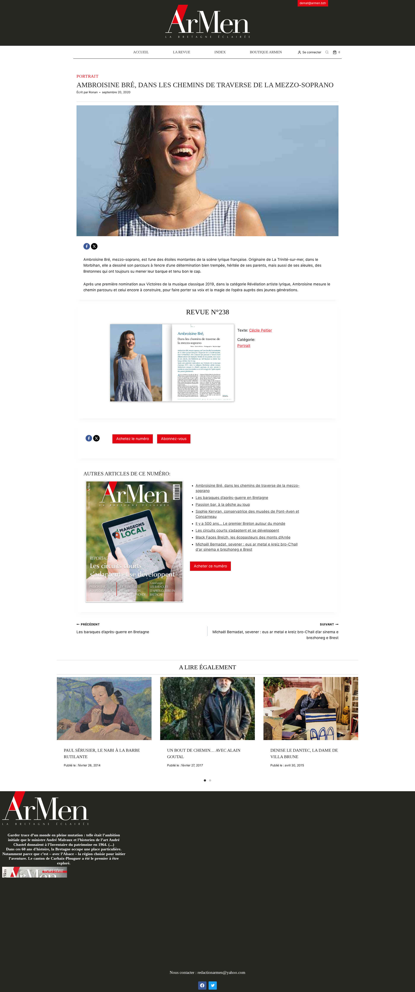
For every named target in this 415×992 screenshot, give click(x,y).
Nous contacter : (184, 972)
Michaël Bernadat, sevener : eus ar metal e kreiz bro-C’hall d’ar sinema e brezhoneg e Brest (275, 631)
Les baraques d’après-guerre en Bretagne (232, 497)
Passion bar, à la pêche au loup (223, 504)
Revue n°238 (207, 312)
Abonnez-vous (174, 439)
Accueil (141, 52)
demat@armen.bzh (313, 3)
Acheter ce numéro (210, 566)
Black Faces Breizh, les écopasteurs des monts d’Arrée (243, 537)
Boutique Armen (266, 52)
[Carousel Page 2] (210, 780)
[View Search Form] (327, 52)
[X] (94, 246)
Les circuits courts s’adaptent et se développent (237, 530)
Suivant (355, 727)
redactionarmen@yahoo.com (221, 972)
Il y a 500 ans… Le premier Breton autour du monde (240, 523)
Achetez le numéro (132, 439)
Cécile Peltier (260, 330)
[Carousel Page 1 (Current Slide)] (205, 780)
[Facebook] (86, 246)
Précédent (60, 727)
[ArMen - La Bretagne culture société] (207, 21)
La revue (181, 52)
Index (220, 52)
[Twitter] (213, 985)
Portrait (88, 76)
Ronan (93, 92)
